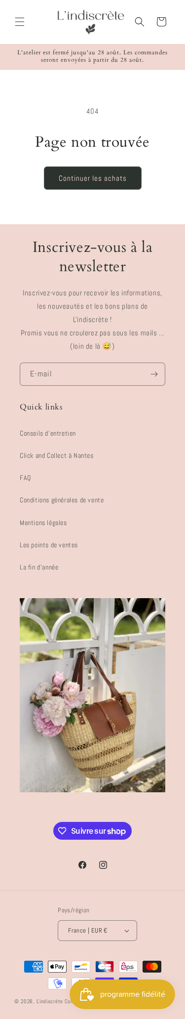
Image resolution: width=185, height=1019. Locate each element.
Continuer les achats (93, 178)
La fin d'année (39, 567)
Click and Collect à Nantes (57, 455)
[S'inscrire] (154, 374)
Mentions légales (43, 522)
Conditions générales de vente (62, 499)
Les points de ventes (49, 544)
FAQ (25, 477)
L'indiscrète (50, 1001)
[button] (20, 22)
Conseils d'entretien (48, 433)
